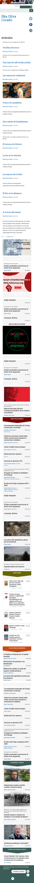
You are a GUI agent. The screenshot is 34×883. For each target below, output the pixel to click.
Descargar (28, 581)
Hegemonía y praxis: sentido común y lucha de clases (14, 786)
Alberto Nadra (7, 270)
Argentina (15, 489)
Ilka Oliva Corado (7, 51)
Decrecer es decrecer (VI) (13, 461)
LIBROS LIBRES (17, 573)
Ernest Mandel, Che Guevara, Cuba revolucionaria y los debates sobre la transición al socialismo (16, 858)
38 (7, 236)
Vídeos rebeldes (8, 491)
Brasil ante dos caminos (13, 454)
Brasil (5, 456)
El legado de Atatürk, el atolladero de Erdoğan (16, 474)
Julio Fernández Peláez (9, 463)
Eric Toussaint (7, 862)
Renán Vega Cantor (8, 442)
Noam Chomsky (17, 823)
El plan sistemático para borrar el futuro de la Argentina (16, 267)
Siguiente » (11, 236)
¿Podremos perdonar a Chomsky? (16, 843)
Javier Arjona (7, 449)
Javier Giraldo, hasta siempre (14, 447)
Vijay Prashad (7, 544)
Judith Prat (7, 569)
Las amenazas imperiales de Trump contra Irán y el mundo (17, 426)
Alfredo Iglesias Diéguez (10, 819)
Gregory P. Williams (8, 673)
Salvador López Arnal (9, 415)
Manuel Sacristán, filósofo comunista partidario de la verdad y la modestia (17, 411)
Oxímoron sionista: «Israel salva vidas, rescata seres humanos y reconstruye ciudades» (15, 438)
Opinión (15, 442)
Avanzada (17, 5)
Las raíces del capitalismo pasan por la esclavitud (16, 541)
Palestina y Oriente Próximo (11, 479)
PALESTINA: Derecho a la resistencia (17, 357)
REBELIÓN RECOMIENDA (17, 419)
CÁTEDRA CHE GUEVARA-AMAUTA (17, 849)
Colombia (13, 449)
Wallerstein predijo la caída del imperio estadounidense (14, 670)
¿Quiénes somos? (18, 871)
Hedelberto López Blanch (10, 430)
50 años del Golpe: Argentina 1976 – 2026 (17, 484)
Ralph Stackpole (10, 300)
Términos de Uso (15, 869)
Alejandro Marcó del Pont (9, 658)
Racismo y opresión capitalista (17, 519)
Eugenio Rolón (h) (8, 488)
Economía (7, 431)
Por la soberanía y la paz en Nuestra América (17, 295)
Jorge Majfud (6, 665)
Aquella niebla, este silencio (14, 567)
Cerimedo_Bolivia (10, 318)
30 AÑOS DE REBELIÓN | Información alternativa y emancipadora (17, 258)
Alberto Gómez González (10, 789)
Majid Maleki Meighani (9, 477)
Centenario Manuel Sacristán (17, 385)
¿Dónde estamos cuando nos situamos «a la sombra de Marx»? (16, 816)
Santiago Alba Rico (8, 845)
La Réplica (17, 684)
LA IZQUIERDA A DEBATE (17, 762)
